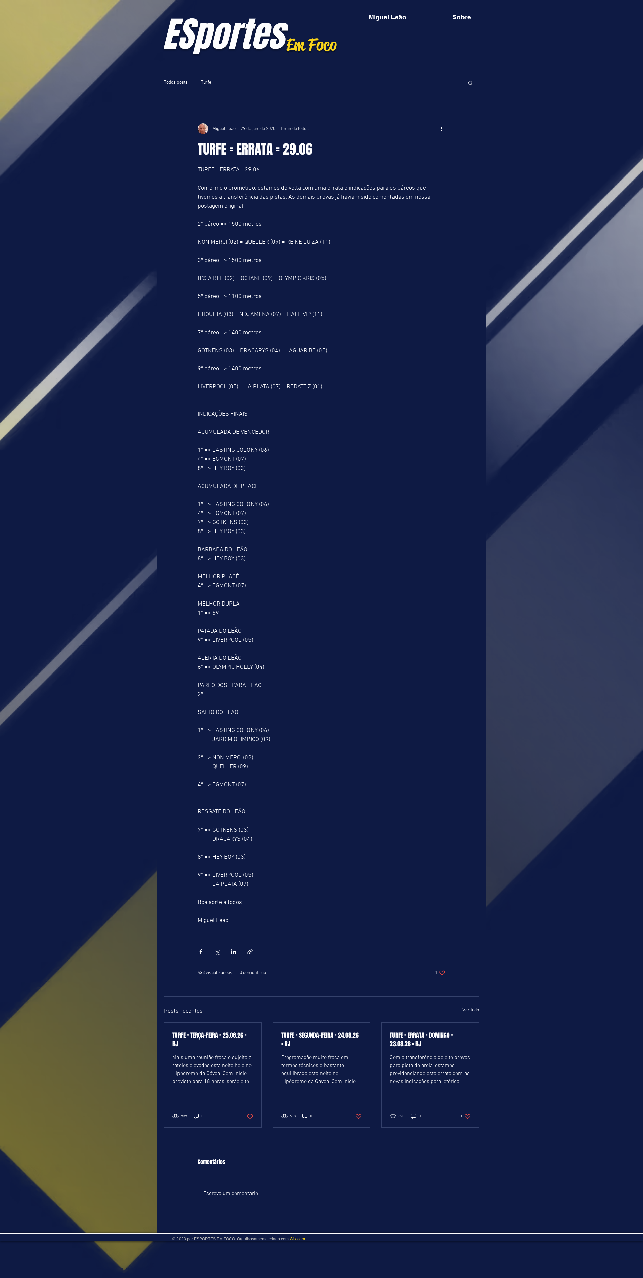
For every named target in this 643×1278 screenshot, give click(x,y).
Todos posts (176, 82)
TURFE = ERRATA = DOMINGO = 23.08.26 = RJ (421, 1039)
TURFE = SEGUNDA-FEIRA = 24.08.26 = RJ (320, 1039)
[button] (470, 82)
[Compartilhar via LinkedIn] (233, 952)
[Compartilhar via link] (250, 952)
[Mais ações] (441, 129)
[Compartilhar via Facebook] (201, 952)
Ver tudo (470, 1010)
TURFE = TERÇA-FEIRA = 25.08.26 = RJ (209, 1039)
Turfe (206, 82)
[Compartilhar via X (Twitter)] (217, 952)
